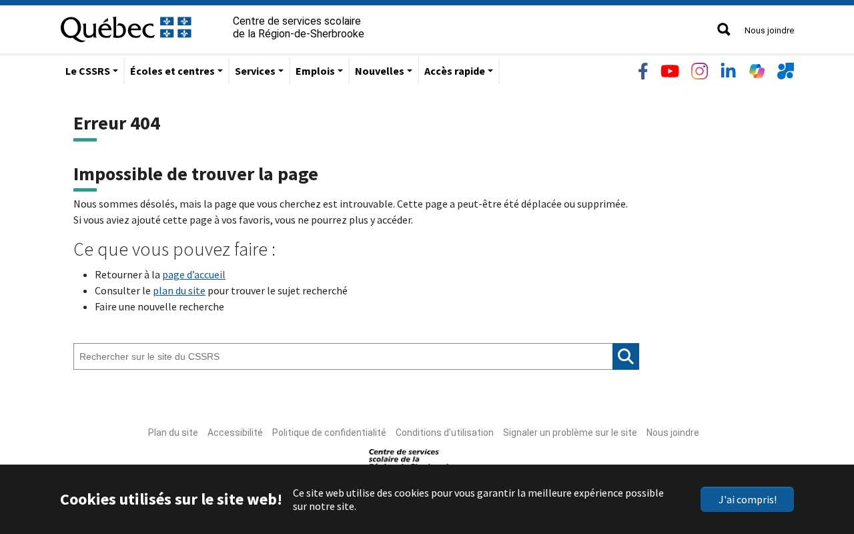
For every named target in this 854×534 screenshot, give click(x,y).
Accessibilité (235, 432)
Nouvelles (379, 70)
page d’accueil (194, 274)
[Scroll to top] (819, 460)
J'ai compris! (748, 499)
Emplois (315, 70)
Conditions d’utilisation (445, 432)
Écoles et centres (172, 70)
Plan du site (173, 432)
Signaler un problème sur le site (570, 432)
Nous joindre (769, 30)
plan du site (179, 290)
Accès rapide (454, 70)
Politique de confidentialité (329, 432)
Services (255, 70)
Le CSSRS (87, 70)
